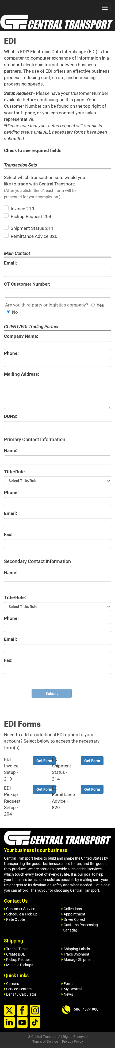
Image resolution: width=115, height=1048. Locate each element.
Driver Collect (74, 919)
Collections (72, 909)
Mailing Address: (21, 374)
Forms (68, 983)
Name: (10, 450)
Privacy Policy (72, 1041)
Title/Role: (15, 471)
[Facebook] (23, 1010)
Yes (100, 305)
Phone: (11, 353)
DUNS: (10, 416)
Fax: (8, 534)
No (15, 312)
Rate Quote (15, 919)
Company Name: (21, 336)
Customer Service (20, 909)
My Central (72, 989)
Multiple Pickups (19, 965)
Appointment (74, 914)
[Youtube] (23, 1022)
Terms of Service (45, 1041)
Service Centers (18, 989)
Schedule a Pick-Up (21, 914)
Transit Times (16, 949)
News (68, 994)
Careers (12, 983)
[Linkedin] (10, 1022)
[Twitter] (10, 1010)
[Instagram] (36, 1010)
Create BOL (15, 954)
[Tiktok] (36, 1022)
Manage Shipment (78, 959)
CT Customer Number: (27, 284)
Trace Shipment (76, 954)
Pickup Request (18, 959)
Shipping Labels (76, 949)
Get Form (44, 761)
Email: (10, 263)
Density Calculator (20, 994)
